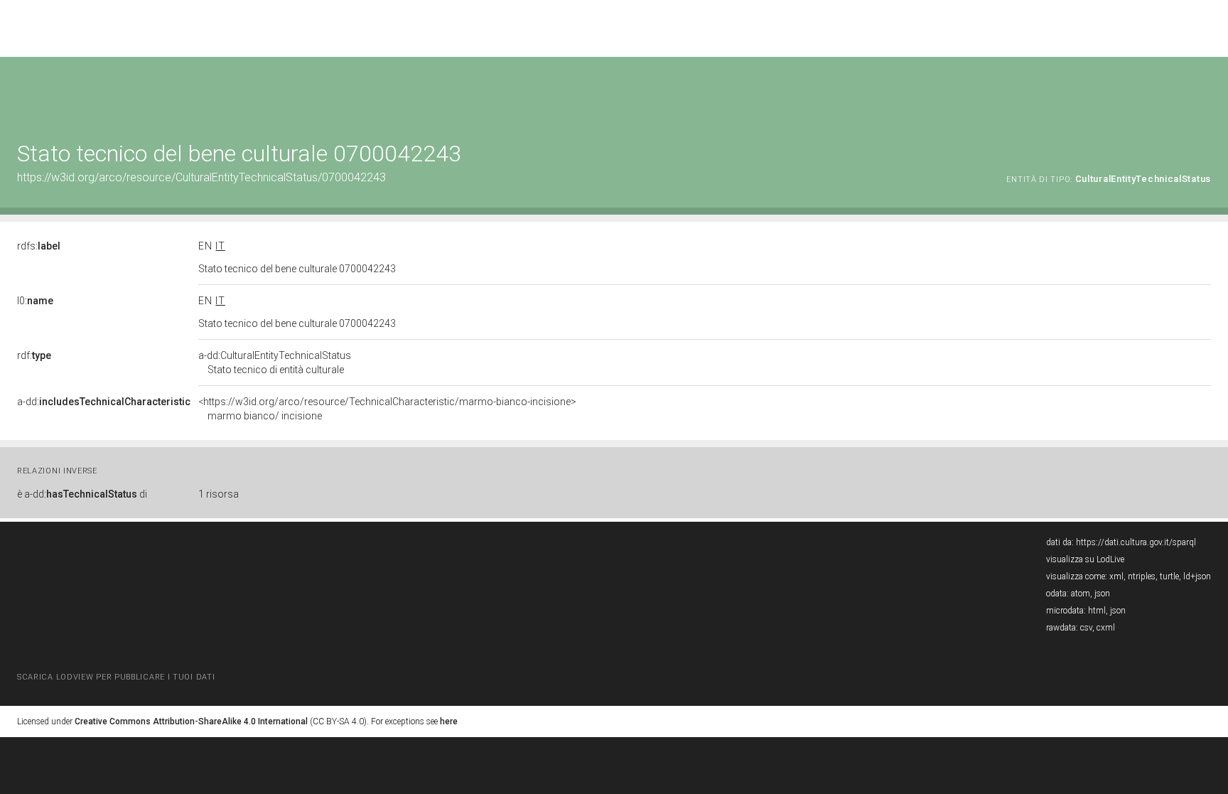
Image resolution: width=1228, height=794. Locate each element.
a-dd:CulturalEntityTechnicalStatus (274, 362)
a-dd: (103, 401)
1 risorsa (218, 494)
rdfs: (38, 246)
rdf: (34, 355)
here (449, 721)
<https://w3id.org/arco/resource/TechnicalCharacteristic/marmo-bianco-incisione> (387, 409)
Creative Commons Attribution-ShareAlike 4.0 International (191, 721)
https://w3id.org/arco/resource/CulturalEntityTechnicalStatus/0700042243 (201, 177)
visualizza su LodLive (1085, 559)
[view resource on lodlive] (1204, 92)
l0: (35, 300)
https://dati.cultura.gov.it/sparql (1136, 542)
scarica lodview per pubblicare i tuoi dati (116, 677)
